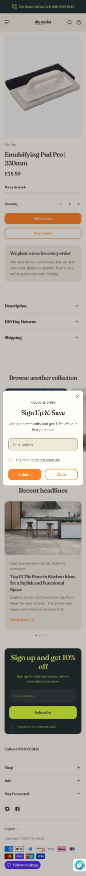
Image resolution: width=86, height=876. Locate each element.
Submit (25, 474)
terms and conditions (46, 460)
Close (61, 474)
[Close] (77, 396)
